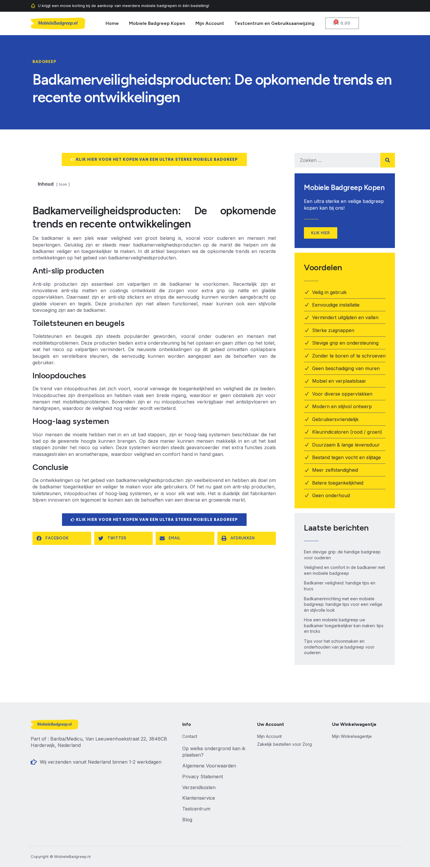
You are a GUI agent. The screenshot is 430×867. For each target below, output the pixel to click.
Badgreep (44, 61)
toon (63, 184)
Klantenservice (198, 798)
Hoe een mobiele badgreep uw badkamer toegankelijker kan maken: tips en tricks (343, 625)
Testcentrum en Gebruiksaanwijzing (274, 23)
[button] (61, 538)
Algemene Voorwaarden (209, 766)
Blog (187, 819)
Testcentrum (196, 809)
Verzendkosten (199, 787)
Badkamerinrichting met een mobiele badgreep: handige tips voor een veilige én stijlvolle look (343, 604)
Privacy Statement (202, 776)
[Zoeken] (387, 160)
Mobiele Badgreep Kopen (157, 23)
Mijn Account (209, 23)
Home (112, 23)
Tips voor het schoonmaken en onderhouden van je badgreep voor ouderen (339, 647)
